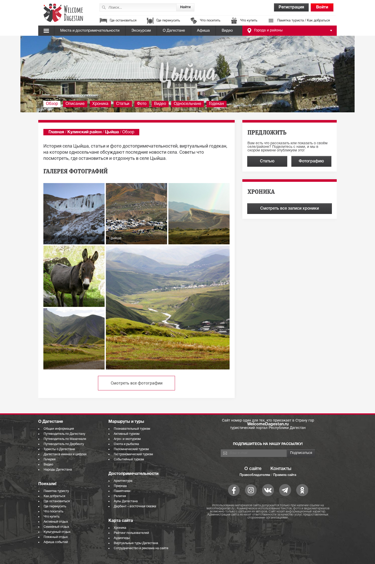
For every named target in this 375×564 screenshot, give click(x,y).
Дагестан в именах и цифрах (65, 454)
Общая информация (59, 428)
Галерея (50, 459)
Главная (56, 132)
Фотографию (311, 161)
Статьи (122, 104)
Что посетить (210, 20)
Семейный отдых (56, 526)
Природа (120, 486)
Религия (120, 496)
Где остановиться (123, 20)
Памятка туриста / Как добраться (303, 20)
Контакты (280, 469)
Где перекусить (168, 20)
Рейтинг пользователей (131, 533)
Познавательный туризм (132, 428)
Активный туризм (127, 434)
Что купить (248, 20)
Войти (322, 7)
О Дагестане (174, 30)
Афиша (203, 30)
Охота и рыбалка (126, 444)
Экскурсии (141, 30)
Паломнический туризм (131, 449)
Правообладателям (255, 475)
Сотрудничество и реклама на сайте (141, 548)
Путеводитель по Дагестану (64, 434)
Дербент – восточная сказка (135, 506)
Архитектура (123, 480)
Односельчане (187, 104)
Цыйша (112, 132)
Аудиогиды (122, 538)
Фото (141, 104)
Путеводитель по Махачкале (65, 439)
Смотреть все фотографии (136, 383)
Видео (227, 30)
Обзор (52, 104)
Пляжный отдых (56, 537)
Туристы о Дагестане (59, 449)
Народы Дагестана (58, 469)
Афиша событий (56, 542)
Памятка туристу (56, 491)
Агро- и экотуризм (127, 439)
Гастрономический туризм (133, 454)
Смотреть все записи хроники (289, 208)
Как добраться (54, 496)
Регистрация (291, 7)
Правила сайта (284, 475)
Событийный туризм (129, 459)
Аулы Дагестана (126, 501)
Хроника (100, 104)
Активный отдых (56, 521)
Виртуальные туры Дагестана (136, 543)
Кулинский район (84, 132)
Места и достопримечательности (89, 30)
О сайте (252, 469)
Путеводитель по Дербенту (64, 444)
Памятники (122, 491)
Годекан (216, 104)
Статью (267, 161)
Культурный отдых (57, 532)
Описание (75, 104)
